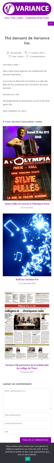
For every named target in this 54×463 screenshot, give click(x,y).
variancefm (16, 52)
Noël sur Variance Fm (27, 279)
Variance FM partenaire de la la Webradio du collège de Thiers (27, 366)
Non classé (17, 56)
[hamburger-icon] (51, 24)
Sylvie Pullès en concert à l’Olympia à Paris (27, 203)
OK (27, 459)
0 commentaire (37, 56)
